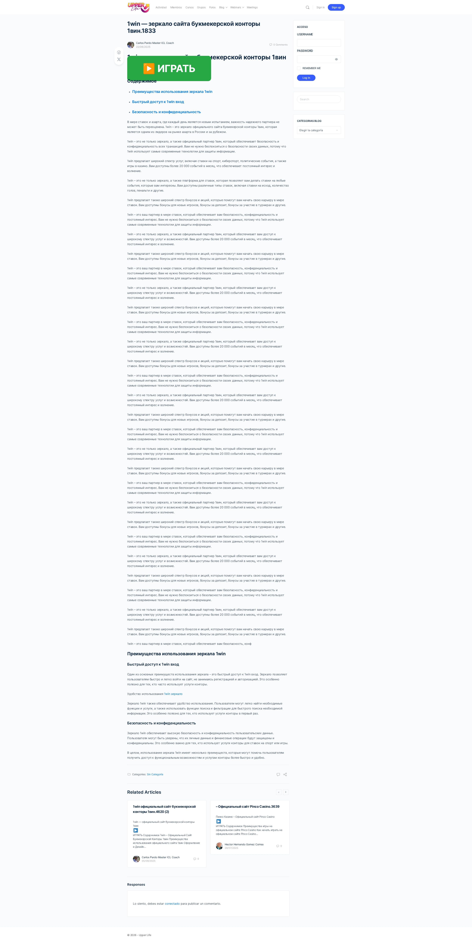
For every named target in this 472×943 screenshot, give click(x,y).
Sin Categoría (155, 774)
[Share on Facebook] (119, 52)
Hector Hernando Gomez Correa (244, 844)
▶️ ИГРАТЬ (169, 68)
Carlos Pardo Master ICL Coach (155, 42)
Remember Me (311, 68)
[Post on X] (119, 59)
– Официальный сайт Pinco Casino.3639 (248, 806)
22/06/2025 (143, 46)
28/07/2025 (231, 847)
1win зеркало (173, 694)
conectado (172, 903)
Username (305, 34)
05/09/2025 (148, 860)
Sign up (336, 7)
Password (305, 51)
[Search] (307, 7)
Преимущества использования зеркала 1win (172, 91)
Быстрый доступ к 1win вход (158, 102)
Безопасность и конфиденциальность (166, 112)
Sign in (321, 7)
